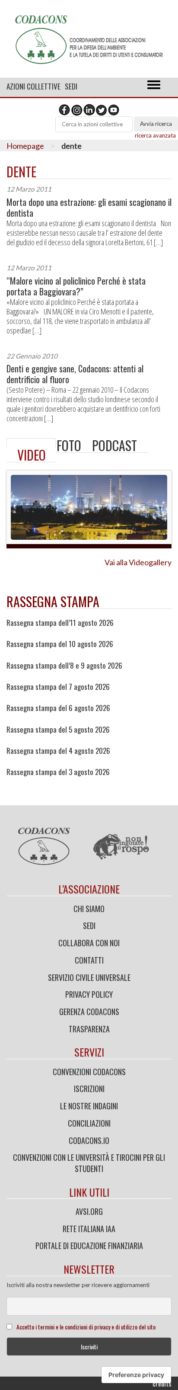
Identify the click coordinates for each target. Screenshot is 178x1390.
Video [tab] (31, 454)
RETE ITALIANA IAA (89, 1228)
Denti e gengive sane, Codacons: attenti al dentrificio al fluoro (74, 374)
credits (162, 1383)
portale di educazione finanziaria (89, 1245)
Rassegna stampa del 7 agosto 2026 (58, 687)
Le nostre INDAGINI (89, 1105)
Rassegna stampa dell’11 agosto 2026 (60, 623)
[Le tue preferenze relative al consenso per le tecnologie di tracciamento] (136, 1375)
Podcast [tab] (114, 445)
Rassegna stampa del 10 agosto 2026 (59, 644)
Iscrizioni (89, 1088)
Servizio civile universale (89, 977)
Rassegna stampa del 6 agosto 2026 (58, 708)
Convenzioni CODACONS (89, 1071)
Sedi (71, 86)
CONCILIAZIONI (89, 1123)
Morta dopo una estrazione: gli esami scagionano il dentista (89, 207)
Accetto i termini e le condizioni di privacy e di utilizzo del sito (86, 1326)
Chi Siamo (89, 908)
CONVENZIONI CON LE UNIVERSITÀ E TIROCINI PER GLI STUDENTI (89, 1163)
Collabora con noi (89, 942)
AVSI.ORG (89, 1211)
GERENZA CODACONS (89, 1011)
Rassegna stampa (52, 601)
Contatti (89, 960)
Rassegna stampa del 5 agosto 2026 (58, 729)
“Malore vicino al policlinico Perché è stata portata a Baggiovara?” (76, 286)
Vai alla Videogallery (138, 562)
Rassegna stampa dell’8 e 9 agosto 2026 (64, 665)
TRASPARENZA (89, 1028)
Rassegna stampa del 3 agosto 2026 (58, 772)
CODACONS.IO (89, 1140)
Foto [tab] (69, 445)
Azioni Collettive (33, 86)
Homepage (25, 146)
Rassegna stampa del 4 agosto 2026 (58, 751)
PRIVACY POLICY (89, 994)
